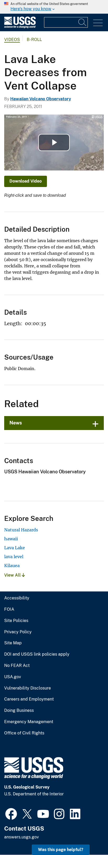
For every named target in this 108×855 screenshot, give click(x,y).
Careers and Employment (29, 699)
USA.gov (12, 677)
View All (13, 575)
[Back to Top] (89, 835)
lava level (13, 556)
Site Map (13, 643)
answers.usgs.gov (21, 837)
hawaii (11, 538)
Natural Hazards (21, 529)
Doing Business (19, 710)
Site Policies (16, 620)
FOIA (9, 609)
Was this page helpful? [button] (60, 849)
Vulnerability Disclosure (27, 688)
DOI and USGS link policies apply (36, 654)
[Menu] (98, 23)
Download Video (25, 181)
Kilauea (12, 565)
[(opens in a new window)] (11, 813)
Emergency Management (28, 721)
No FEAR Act (17, 665)
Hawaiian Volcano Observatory (40, 98)
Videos (12, 39)
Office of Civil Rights (24, 733)
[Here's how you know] (54, 7)
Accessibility (16, 598)
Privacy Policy (18, 632)
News (15, 423)
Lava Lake (14, 547)
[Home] (20, 26)
